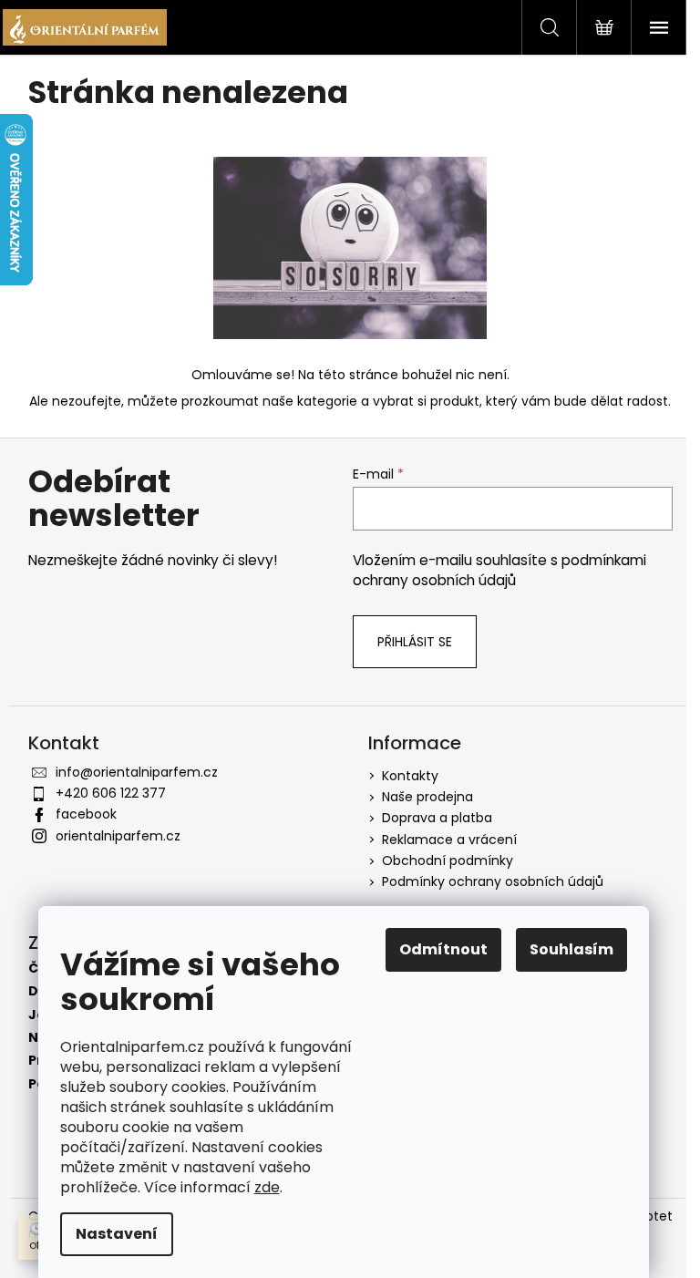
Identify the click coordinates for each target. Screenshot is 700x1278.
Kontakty (410, 776)
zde (267, 1187)
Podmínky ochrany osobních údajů (492, 881)
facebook (86, 814)
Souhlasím (571, 949)
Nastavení (117, 1233)
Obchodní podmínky (447, 860)
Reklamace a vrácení (449, 839)
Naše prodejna (427, 797)
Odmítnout (443, 949)
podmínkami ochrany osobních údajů (499, 570)
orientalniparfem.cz (118, 836)
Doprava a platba (437, 818)
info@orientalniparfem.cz (137, 772)
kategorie (327, 401)
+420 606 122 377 (111, 793)
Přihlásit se (414, 642)
